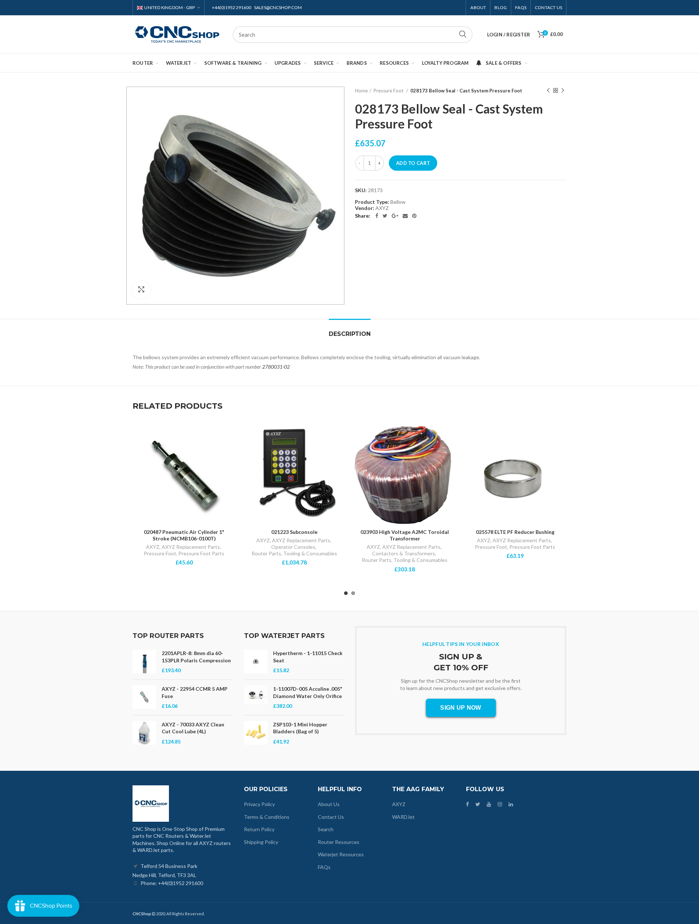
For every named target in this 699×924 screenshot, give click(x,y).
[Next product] (562, 90)
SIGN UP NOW (460, 708)
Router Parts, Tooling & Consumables (294, 553)
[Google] (395, 216)
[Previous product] (548, 90)
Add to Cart (413, 163)
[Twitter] (385, 216)
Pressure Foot (160, 553)
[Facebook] (376, 216)
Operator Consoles (293, 547)
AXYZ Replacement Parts (191, 547)
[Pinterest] (414, 216)
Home (361, 91)
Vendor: (364, 208)
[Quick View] (230, 451)
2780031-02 (276, 367)
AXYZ (152, 547)
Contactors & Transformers (403, 553)
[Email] (405, 216)
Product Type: (372, 202)
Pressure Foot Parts (201, 553)
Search (463, 34)
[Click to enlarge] (141, 290)
